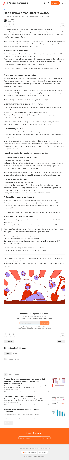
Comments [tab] (8, 353)
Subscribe (55, 3)
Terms (38, 448)
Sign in (64, 3)
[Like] (5, 25)
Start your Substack (30, 452)
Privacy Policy (47, 328)
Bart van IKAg (11, 19)
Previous (10, 341)
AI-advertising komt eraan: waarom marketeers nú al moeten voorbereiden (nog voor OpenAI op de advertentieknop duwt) (24, 381)
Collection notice (45, 448)
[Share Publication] (48, 3)
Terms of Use (42, 327)
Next (59, 341)
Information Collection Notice (34, 328)
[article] (34, 385)
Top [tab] (6, 374)
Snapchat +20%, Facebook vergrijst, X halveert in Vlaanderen (23, 411)
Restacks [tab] (15, 353)
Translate (8, 9)
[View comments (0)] (9, 25)
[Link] (1, 50)
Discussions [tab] (17, 374)
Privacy (34, 448)
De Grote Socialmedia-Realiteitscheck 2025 (21, 396)
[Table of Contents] (2, 230)
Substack (26, 456)
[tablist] (11, 353)
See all (7, 423)
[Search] (44, 3)
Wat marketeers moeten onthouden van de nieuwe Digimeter (21, 414)
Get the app (42, 452)
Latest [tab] (10, 374)
